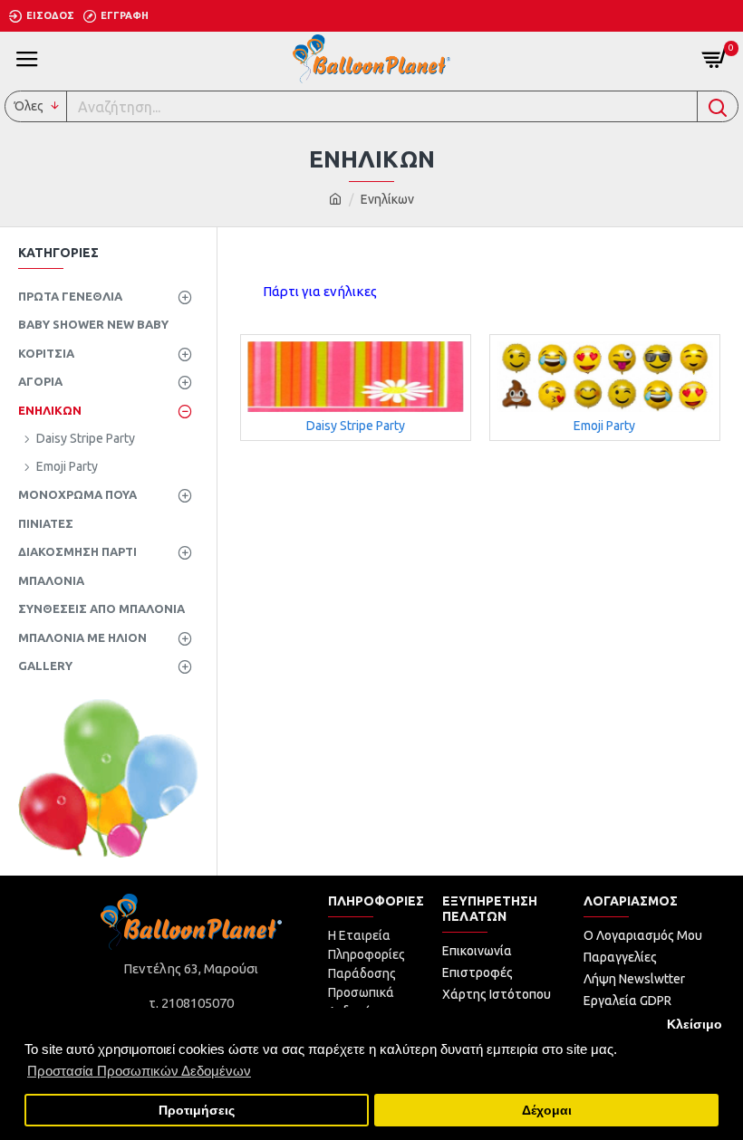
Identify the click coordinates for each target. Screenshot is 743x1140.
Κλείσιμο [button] (694, 1024)
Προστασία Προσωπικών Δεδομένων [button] (139, 1070)
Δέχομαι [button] (547, 1110)
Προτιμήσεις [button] (197, 1110)
